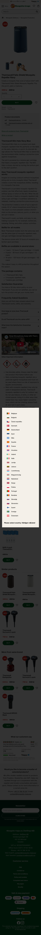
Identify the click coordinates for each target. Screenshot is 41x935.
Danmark (14, 426)
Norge (13, 483)
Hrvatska (14, 450)
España (13, 442)
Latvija (13, 462)
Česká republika (16, 421)
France (13, 446)
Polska (13, 487)
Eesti (12, 434)
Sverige (13, 511)
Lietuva (13, 466)
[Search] (36, 11)
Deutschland (15, 430)
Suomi (13, 507)
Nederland (14, 479)
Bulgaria (14, 417)
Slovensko (14, 503)
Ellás (12, 438)
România (14, 495)
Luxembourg (15, 470)
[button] (4, 6)
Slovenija (14, 499)
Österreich (14, 516)
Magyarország (16, 475)
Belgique (14, 413)
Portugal (14, 491)
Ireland (13, 454)
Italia (12, 458)
